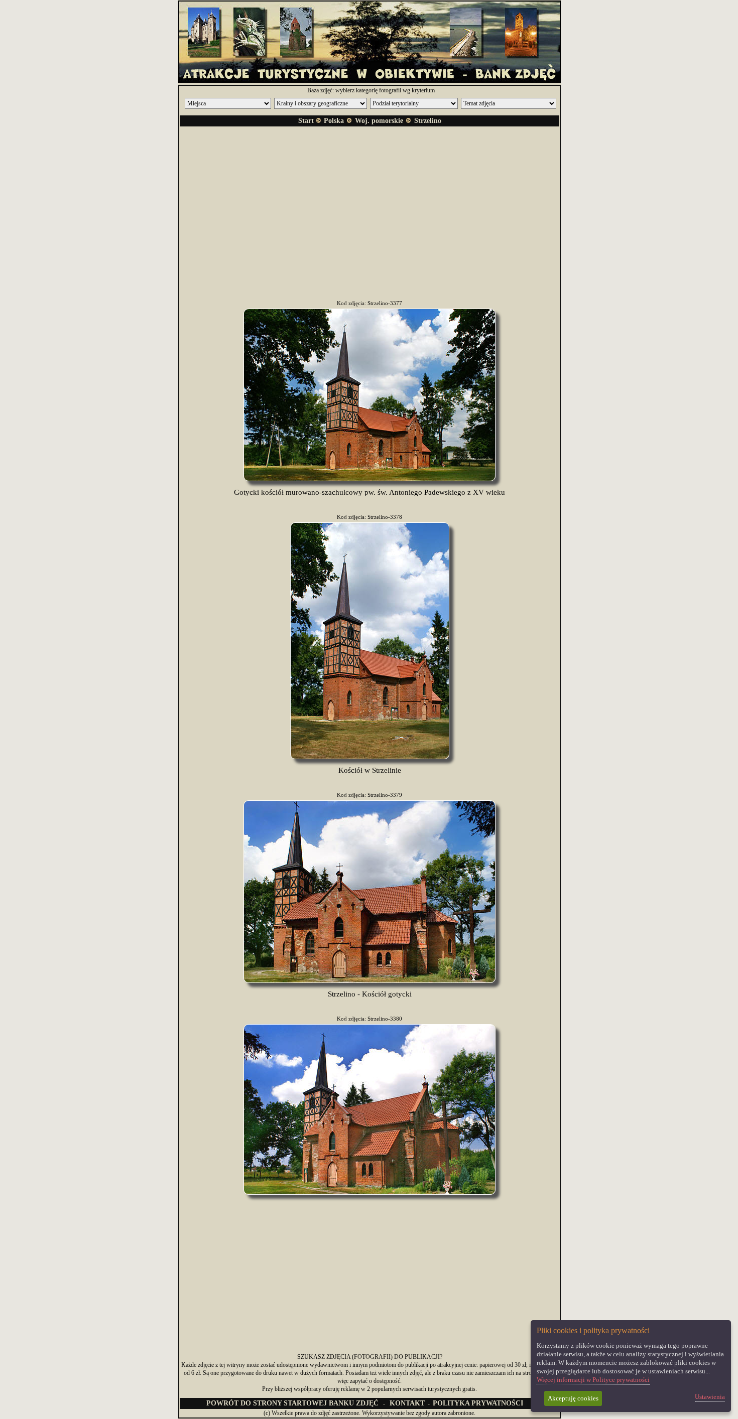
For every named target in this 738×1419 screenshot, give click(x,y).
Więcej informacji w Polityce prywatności (593, 1379)
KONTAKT (407, 1403)
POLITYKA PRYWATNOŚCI (478, 1403)
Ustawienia (710, 1396)
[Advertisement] (369, 204)
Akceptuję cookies (573, 1398)
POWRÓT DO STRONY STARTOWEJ (292, 1403)
